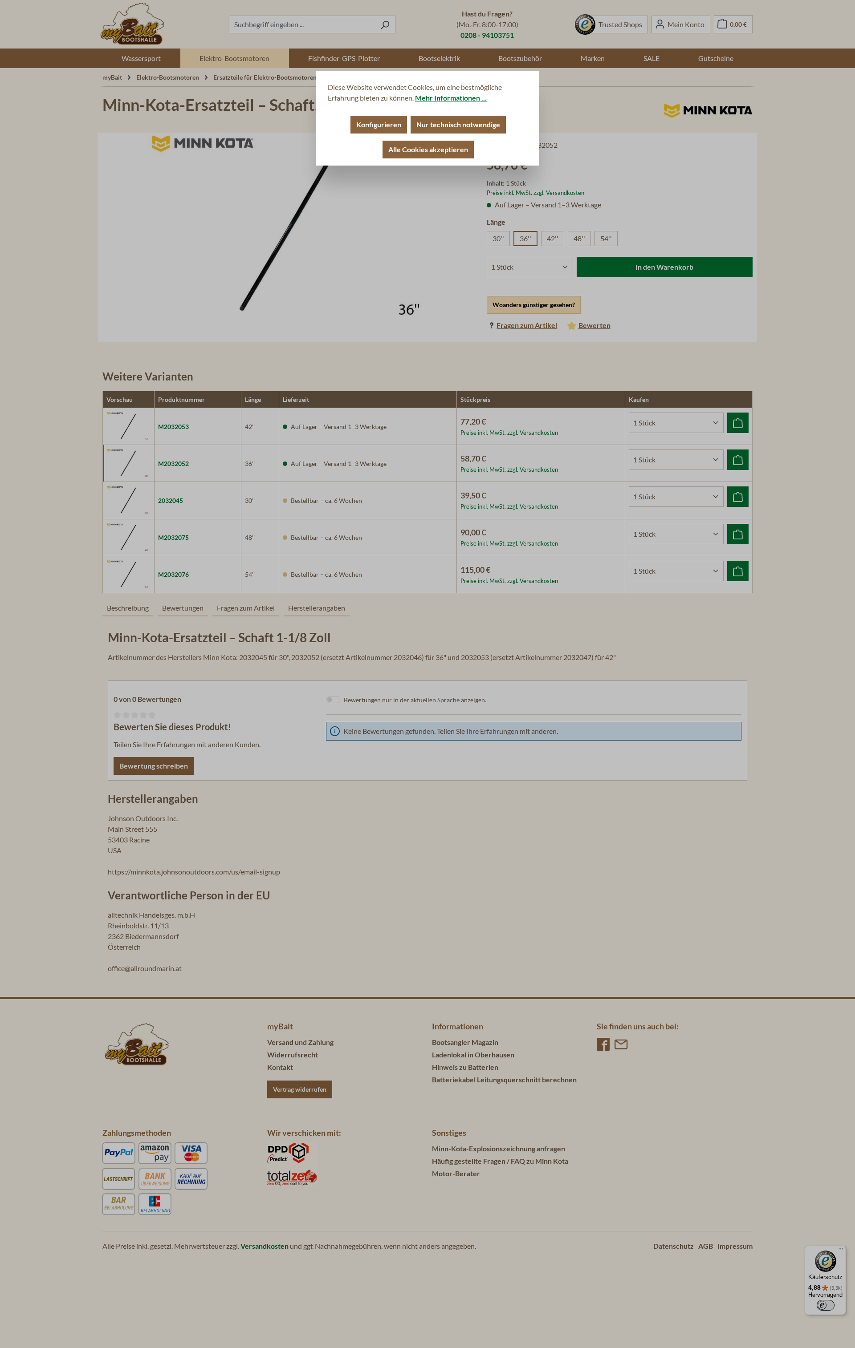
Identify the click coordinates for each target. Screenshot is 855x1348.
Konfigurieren (378, 124)
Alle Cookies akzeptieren (428, 149)
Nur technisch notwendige (458, 124)
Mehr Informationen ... (451, 97)
